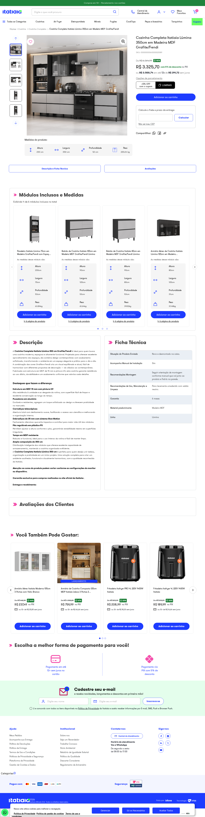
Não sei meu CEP (147, 124)
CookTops (131, 21)
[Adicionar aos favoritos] (30, 42)
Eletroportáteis (78, 21)
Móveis (97, 21)
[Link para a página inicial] (12, 29)
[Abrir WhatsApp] (5, 812)
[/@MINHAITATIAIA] (161, 750)
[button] (149, 77)
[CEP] (156, 114)
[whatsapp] (153, 133)
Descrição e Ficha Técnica (55, 168)
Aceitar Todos (166, 810)
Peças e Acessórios (153, 21)
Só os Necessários (136, 810)
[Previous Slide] (10, 590)
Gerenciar (105, 810)
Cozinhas (40, 21)
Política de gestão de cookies (50, 813)
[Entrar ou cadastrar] (161, 12)
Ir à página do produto (34, 321)
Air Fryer (58, 21)
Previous (11, 266)
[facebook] (159, 133)
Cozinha (22, 29)
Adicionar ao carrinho (34, 314)
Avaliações (150, 168)
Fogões (113, 21)
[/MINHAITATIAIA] (161, 736)
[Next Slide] (192, 590)
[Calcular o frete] (183, 117)
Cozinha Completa (37, 29)
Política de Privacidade (88, 708)
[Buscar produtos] (114, 11)
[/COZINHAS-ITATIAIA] (161, 743)
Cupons (197, 21)
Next (193, 266)
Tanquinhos (177, 21)
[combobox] (75, 12)
